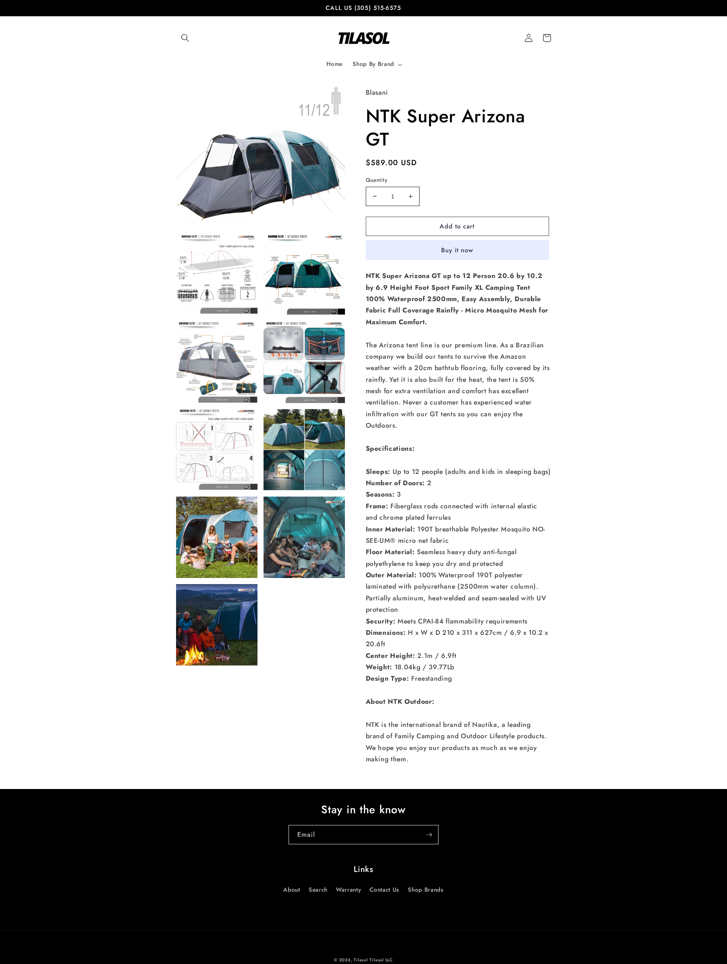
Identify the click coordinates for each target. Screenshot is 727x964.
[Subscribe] (429, 835)
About (291, 890)
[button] (185, 38)
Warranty (348, 890)
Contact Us (385, 890)
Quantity (377, 180)
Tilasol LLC (381, 960)
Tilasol (361, 960)
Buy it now (457, 250)
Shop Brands (425, 890)
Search (318, 890)
